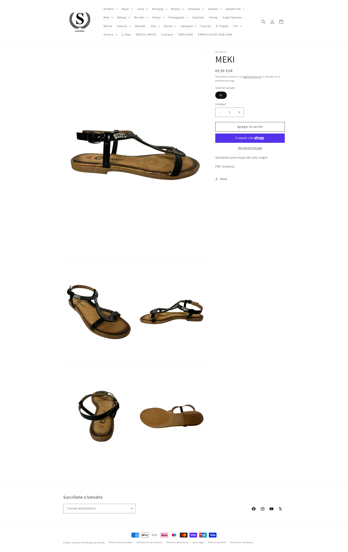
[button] (110, 9)
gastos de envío (252, 76)
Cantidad (220, 104)
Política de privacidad (120, 542)
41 (221, 95)
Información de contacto (149, 542)
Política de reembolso (241, 542)
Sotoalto (76, 542)
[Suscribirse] (131, 508)
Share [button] (223, 179)
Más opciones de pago (250, 147)
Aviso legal (198, 542)
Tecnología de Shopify (93, 542)
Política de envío (217, 542)
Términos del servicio (177, 542)
